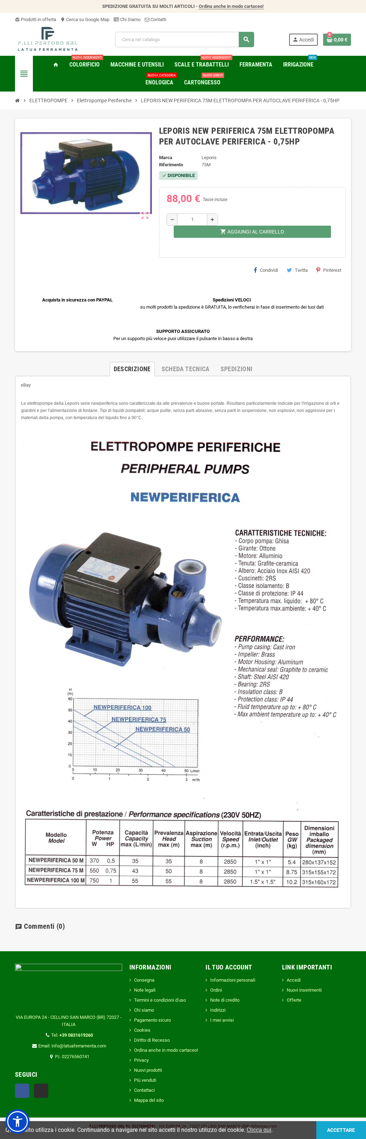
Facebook (22, 1091)
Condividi (269, 270)
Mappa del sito (149, 1100)
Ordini (216, 990)
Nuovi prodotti (148, 1070)
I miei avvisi (222, 1020)
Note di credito (224, 1000)
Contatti (157, 19)
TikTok (41, 1091)
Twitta (301, 270)
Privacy (141, 1060)
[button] (17, 1121)
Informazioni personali (232, 980)
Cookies (142, 1030)
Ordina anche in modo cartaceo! (231, 6)
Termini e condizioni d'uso (160, 1000)
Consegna (144, 980)
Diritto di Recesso (152, 1040)
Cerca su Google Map (84, 19)
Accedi (294, 980)
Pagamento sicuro (152, 1020)
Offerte (294, 1000)
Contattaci (144, 1090)
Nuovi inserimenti (304, 990)
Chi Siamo (129, 19)
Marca (165, 157)
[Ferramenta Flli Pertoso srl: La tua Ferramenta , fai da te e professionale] (47, 39)
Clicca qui (259, 1129)
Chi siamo (144, 1010)
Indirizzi (218, 1010)
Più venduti (145, 1080)
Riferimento (171, 164)
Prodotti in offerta (35, 19)
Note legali (144, 990)
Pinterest (332, 270)
